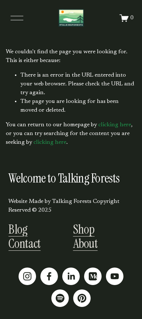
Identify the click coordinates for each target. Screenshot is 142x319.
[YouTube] (114, 276)
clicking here (114, 125)
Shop (84, 229)
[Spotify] (60, 298)
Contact (24, 244)
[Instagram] (27, 276)
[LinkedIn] (71, 276)
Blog (17, 229)
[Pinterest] (82, 298)
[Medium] (93, 276)
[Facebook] (49, 276)
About (85, 244)
